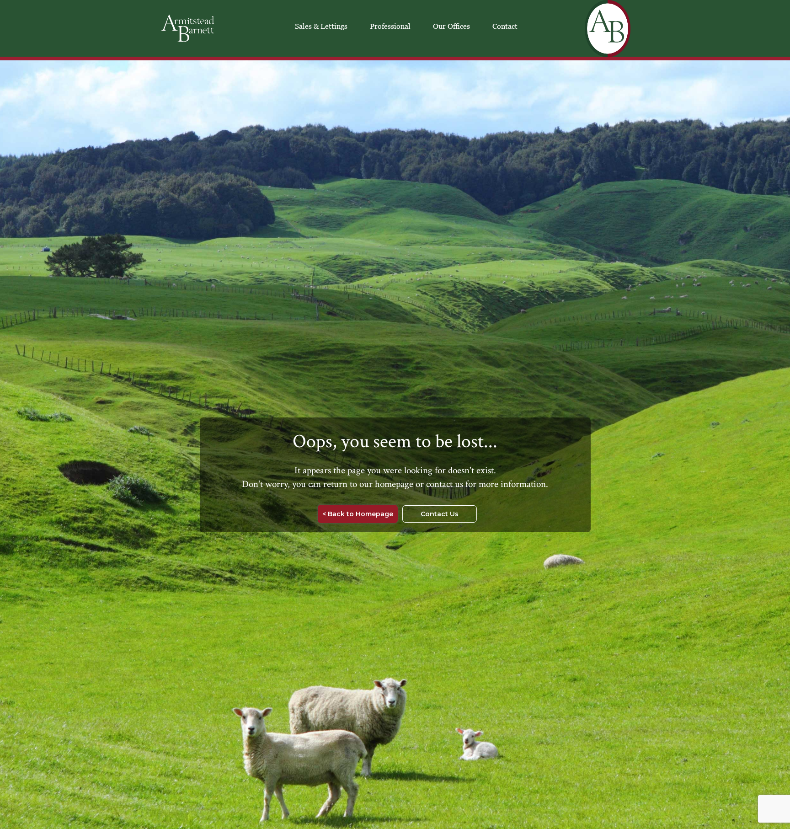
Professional (390, 26)
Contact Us (440, 514)
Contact (505, 26)
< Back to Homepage (357, 514)
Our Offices (451, 26)
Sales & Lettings (321, 26)
